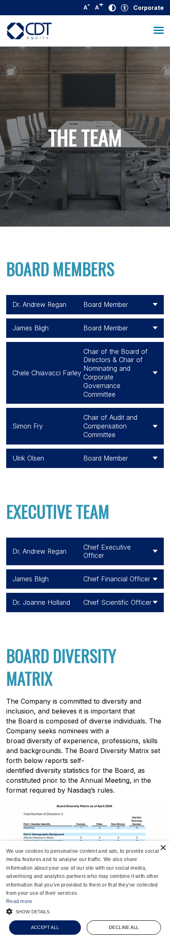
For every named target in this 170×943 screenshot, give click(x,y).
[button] (85, 910)
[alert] (85, 892)
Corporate (148, 7)
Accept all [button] (45, 927)
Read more (19, 901)
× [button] (163, 848)
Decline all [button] (124, 927)
